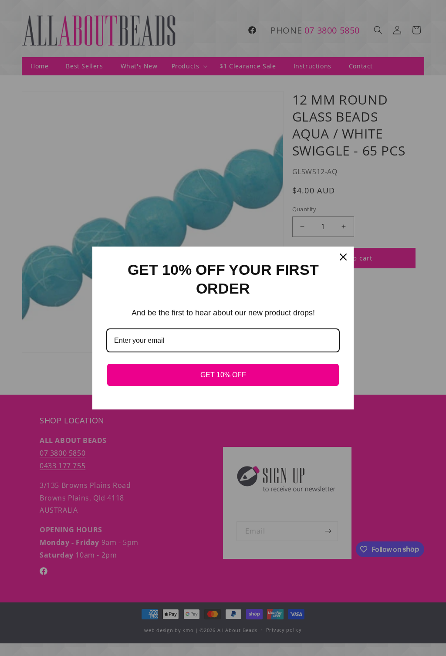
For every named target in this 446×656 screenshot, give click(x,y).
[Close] (343, 257)
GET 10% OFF (223, 375)
